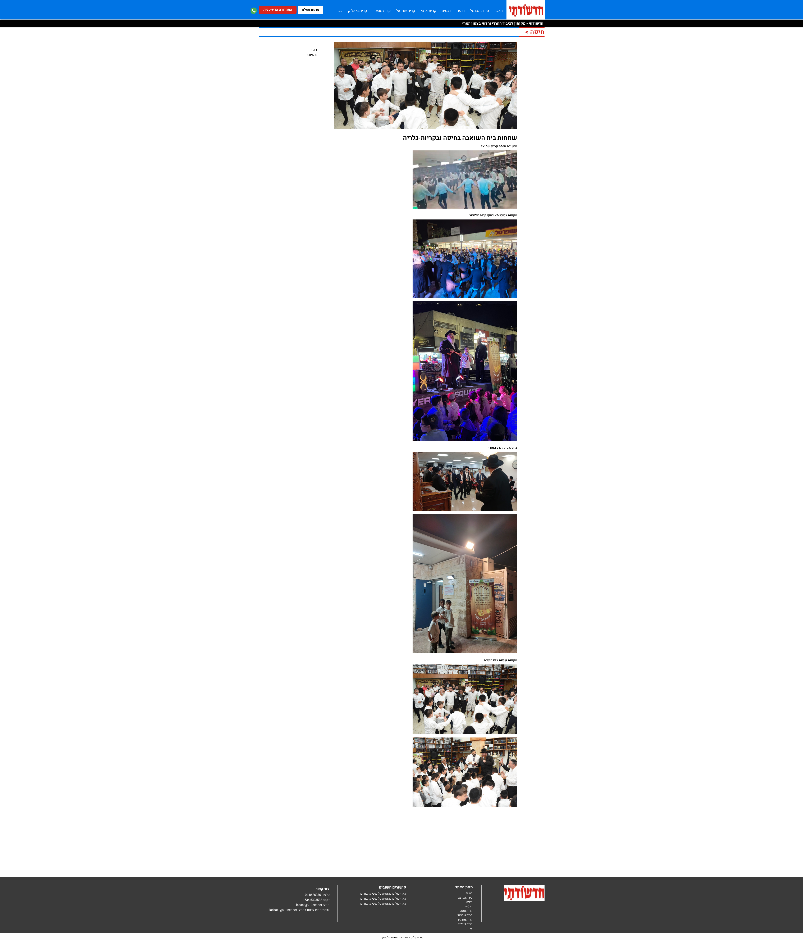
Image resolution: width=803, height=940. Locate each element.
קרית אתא (466, 911)
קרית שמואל (465, 915)
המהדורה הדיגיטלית (277, 10)
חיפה (469, 902)
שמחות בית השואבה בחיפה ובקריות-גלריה (460, 138)
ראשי (469, 893)
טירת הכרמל (465, 898)
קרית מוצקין (465, 920)
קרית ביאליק (465, 924)
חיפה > (534, 32)
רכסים (469, 906)
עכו (470, 928)
